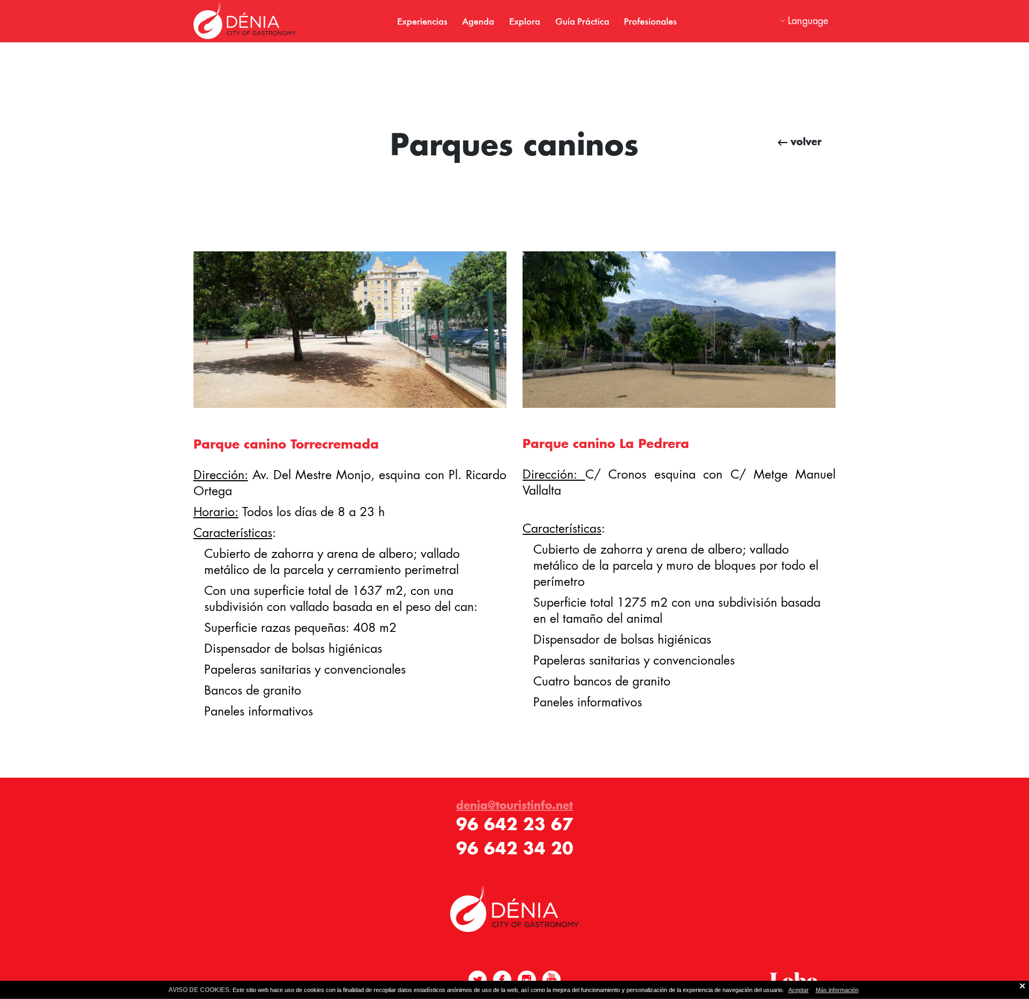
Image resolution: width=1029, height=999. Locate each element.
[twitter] (477, 980)
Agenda (478, 20)
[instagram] (527, 980)
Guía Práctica (582, 20)
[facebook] (502, 980)
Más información (837, 990)
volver (804, 141)
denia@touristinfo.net (514, 805)
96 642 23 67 (514, 824)
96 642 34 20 (514, 848)
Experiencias (422, 20)
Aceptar (798, 990)
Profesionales (650, 20)
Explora (524, 20)
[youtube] (551, 980)
